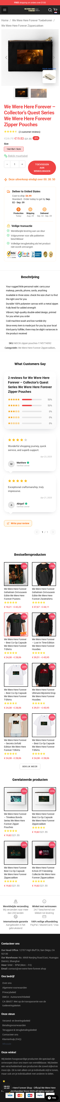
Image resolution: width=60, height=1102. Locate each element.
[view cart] (55, 10)
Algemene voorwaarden (14, 987)
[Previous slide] (6, 57)
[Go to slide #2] (39, 93)
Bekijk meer (30, 766)
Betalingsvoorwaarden (14, 1025)
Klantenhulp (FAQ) (11, 1039)
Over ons (7, 983)
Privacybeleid (9, 992)
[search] (50, 10)
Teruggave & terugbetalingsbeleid (19, 1030)
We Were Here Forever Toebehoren (32, 20)
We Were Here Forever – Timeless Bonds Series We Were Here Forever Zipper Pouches (15, 821)
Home (4, 20)
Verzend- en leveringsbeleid (16, 1020)
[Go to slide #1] (21, 93)
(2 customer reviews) (29, 132)
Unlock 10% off (7, 1087)
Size (6, 143)
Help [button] (54, 1098)
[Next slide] (53, 57)
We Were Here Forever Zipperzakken (22, 25)
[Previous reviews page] (37, 532)
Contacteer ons (10, 1034)
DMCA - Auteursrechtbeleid (16, 997)
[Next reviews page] (53, 532)
